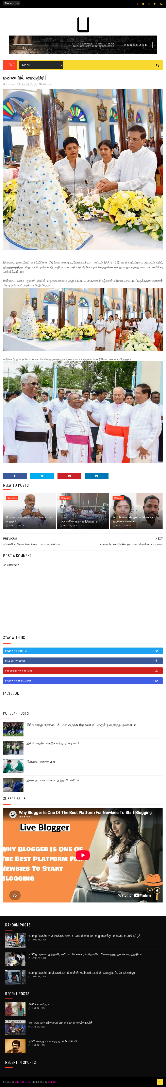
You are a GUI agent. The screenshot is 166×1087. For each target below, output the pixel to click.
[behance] (161, 4)
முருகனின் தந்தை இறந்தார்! (79, 521)
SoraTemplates (22, 1081)
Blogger (52, 1081)
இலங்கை (48, 84)
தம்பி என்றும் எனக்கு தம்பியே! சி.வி (53, 1041)
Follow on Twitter (16, 650)
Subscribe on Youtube (18, 670)
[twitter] (143, 4)
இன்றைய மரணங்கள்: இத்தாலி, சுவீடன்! (54, 780)
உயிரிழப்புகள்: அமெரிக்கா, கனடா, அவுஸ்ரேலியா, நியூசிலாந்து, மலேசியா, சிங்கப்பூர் (85, 935)
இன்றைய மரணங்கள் (41, 761)
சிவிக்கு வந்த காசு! (41, 1004)
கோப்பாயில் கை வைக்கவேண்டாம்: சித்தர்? (29, 518)
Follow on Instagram (18, 680)
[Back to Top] (160, 1082)
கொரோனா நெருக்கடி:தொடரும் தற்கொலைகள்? (134, 518)
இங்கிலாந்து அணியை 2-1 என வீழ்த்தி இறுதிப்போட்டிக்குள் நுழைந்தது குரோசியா (81, 724)
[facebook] (137, 4)
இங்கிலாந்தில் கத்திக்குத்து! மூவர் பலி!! (53, 743)
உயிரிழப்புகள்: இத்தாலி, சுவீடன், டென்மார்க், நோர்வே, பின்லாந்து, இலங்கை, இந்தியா (85, 954)
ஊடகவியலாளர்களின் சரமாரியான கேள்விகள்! (60, 1022)
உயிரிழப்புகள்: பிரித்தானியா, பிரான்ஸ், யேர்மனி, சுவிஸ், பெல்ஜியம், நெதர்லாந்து (82, 972)
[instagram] (154, 4)
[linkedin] (149, 4)
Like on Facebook (15, 660)
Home (10, 65)
